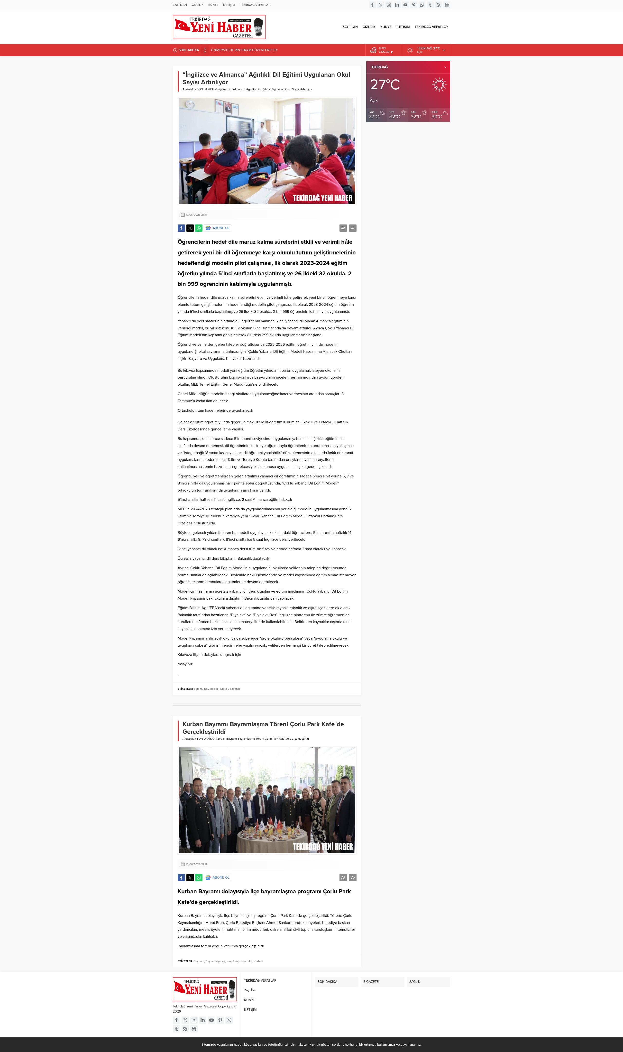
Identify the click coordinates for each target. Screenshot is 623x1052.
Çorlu (330, 891)
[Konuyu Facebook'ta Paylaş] (181, 228)
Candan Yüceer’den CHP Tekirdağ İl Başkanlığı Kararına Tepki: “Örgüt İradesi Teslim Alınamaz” (281, 51)
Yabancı (184, 321)
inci (228, 273)
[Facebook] (372, 4)
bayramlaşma (278, 891)
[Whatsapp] (422, 4)
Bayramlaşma (189, 946)
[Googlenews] (446, 4)
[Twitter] (380, 4)
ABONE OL (221, 228)
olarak (290, 263)
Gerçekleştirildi (242, 961)
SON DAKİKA (205, 89)
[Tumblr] (430, 4)
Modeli (195, 335)
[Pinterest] (413, 4)
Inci (205, 688)
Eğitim (183, 335)
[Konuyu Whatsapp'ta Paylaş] (198, 228)
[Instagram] (388, 4)
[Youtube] (405, 4)
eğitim (339, 263)
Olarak (224, 688)
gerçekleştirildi (218, 902)
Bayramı (209, 891)
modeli (223, 370)
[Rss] (438, 4)
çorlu (227, 961)
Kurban (187, 891)
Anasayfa (188, 89)
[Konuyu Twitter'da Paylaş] (190, 228)
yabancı (292, 321)
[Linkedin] (397, 4)
